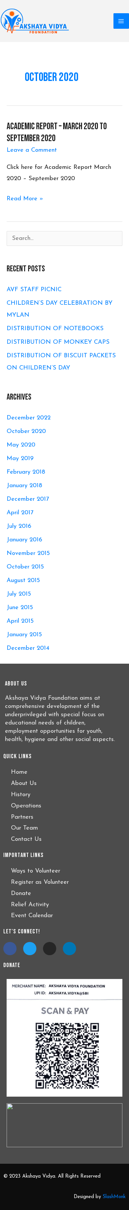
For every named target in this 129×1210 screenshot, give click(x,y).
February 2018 (26, 472)
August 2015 (23, 580)
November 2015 (28, 553)
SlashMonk (114, 1196)
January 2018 (24, 486)
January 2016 (24, 540)
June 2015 (20, 608)
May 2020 (21, 445)
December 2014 (28, 648)
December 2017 (28, 499)
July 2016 (19, 526)
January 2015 (24, 635)
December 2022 (29, 418)
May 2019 (20, 458)
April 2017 (20, 513)
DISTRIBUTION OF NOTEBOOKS (55, 329)
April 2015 (20, 621)
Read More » (25, 199)
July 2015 (19, 594)
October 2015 (25, 567)
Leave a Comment (32, 150)
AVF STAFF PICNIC (34, 290)
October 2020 (26, 431)
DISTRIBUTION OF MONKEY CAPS (58, 342)
